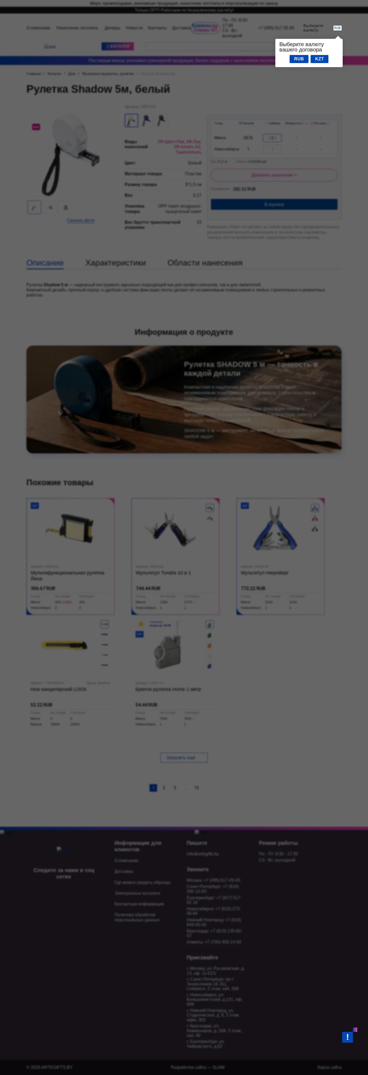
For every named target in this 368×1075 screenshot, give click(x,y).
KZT (319, 59)
